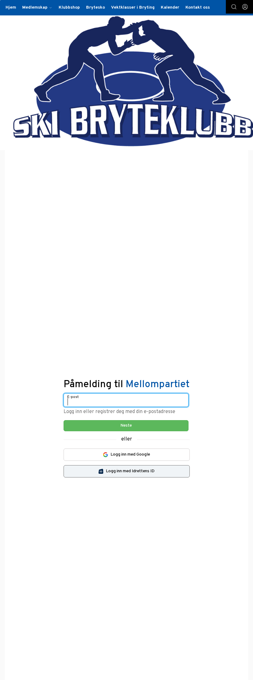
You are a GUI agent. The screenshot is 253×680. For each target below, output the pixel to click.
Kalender (170, 7)
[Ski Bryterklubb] (133, 81)
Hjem (11, 7)
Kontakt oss (197, 7)
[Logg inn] (245, 6)
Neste (126, 425)
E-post (73, 397)
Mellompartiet (158, 385)
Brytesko (95, 7)
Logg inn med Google (130, 454)
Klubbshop (69, 7)
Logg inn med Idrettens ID (130, 471)
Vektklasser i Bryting (133, 7)
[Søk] (233, 6)
